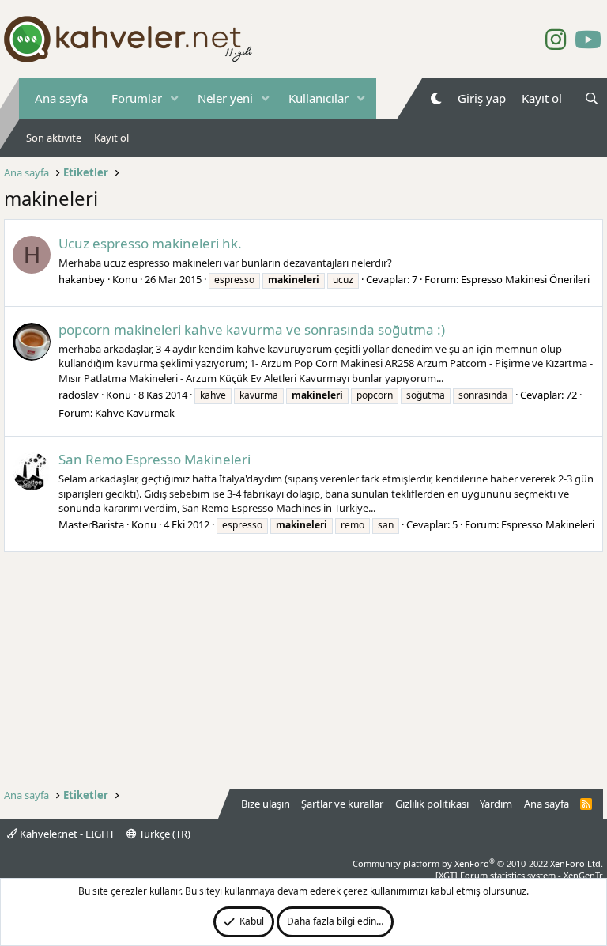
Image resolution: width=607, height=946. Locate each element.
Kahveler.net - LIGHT (66, 834)
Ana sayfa (61, 98)
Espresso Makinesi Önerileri (525, 279)
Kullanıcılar (318, 98)
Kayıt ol (111, 138)
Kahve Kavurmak (135, 413)
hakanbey (81, 279)
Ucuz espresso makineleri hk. (150, 243)
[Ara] (591, 98)
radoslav (78, 395)
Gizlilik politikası (432, 804)
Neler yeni (225, 98)
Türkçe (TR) (163, 834)
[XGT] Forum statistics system (519, 875)
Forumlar (136, 98)
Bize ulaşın (265, 804)
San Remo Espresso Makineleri (154, 459)
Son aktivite (53, 138)
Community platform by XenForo (478, 863)
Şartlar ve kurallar (342, 804)
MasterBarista (91, 524)
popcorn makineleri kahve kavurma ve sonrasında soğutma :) (251, 329)
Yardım (496, 804)
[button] (175, 98)
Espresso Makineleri (547, 524)
